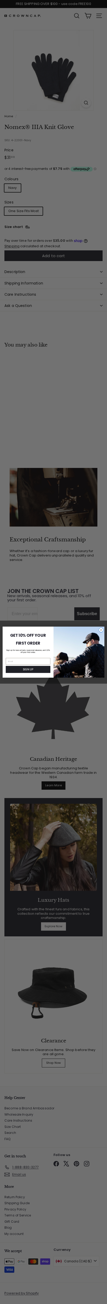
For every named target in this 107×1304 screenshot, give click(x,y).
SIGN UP (28, 669)
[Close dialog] (101, 630)
